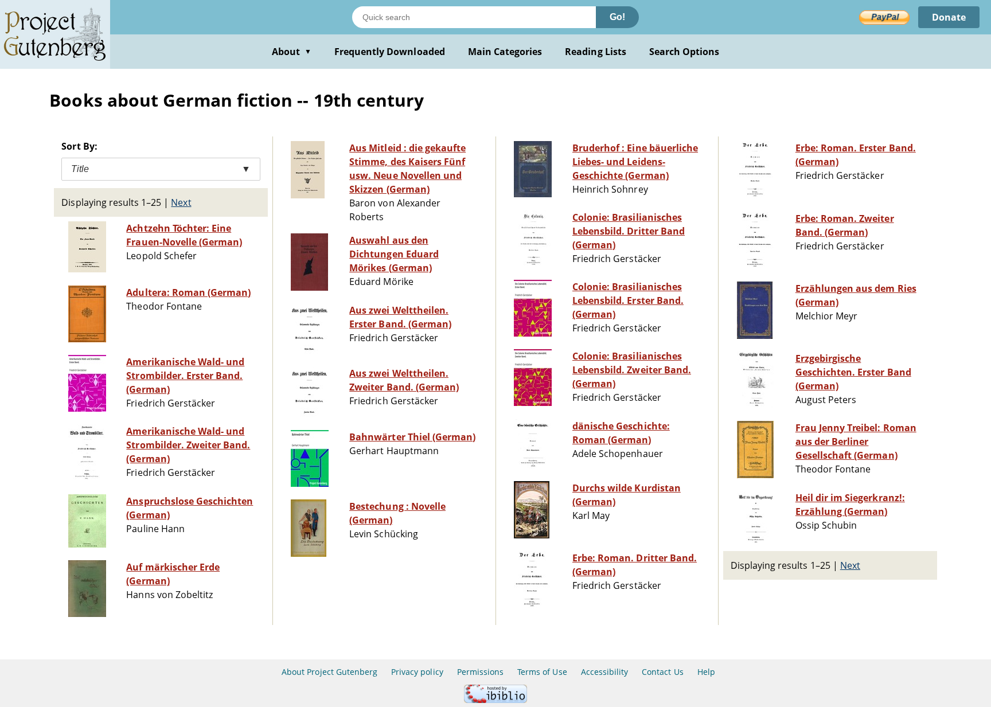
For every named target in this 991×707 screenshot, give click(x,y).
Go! (617, 17)
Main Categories (505, 51)
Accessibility (605, 671)
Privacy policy (417, 671)
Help (706, 671)
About (291, 51)
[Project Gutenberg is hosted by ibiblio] (495, 699)
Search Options (684, 51)
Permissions (480, 671)
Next (181, 202)
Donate (949, 17)
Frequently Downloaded (389, 51)
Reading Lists (595, 51)
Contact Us (662, 671)
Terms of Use (542, 671)
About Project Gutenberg (329, 671)
